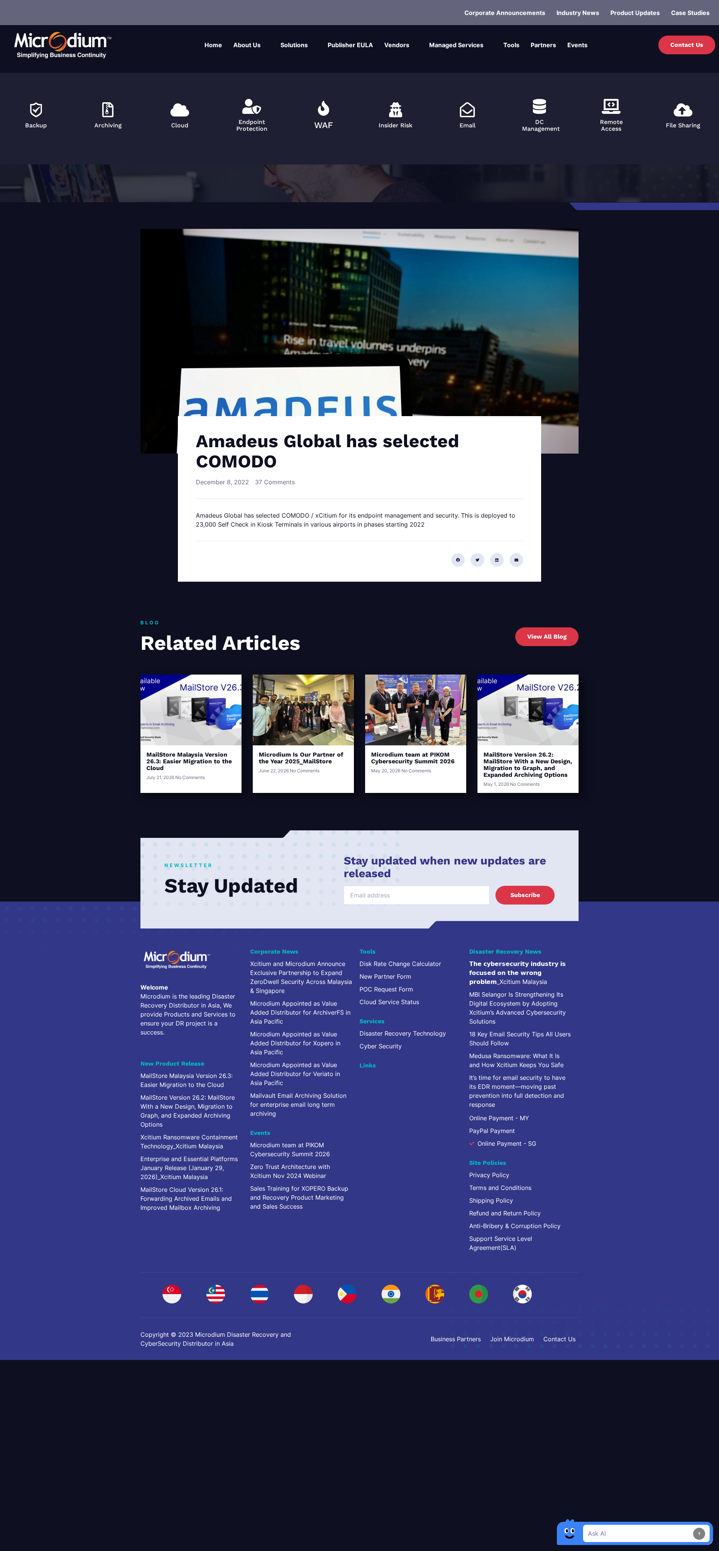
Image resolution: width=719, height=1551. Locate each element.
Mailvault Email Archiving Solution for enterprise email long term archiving (298, 1104)
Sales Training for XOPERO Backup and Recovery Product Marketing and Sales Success (299, 1197)
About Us (247, 45)
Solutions (294, 45)
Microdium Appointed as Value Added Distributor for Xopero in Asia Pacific (295, 1043)
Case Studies (690, 12)
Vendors (396, 45)
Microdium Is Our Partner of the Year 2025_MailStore (301, 758)
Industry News (577, 12)
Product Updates (635, 12)
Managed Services (456, 45)
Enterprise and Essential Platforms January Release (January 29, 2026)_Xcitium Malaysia (189, 1168)
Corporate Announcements (504, 12)
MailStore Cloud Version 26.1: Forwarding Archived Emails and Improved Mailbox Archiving (186, 1198)
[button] (458, 560)
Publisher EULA (350, 45)
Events (577, 45)
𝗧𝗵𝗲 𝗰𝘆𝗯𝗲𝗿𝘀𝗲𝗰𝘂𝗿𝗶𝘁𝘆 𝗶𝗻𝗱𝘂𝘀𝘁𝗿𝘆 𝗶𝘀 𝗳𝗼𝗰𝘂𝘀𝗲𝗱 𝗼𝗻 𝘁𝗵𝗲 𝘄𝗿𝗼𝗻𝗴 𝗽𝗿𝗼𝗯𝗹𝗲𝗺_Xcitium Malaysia (517, 972)
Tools (511, 45)
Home (213, 45)
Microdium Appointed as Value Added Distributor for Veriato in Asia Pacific (295, 1074)
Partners (543, 45)
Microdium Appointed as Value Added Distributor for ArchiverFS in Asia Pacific (300, 1012)
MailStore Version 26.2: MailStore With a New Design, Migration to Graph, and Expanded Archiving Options (527, 764)
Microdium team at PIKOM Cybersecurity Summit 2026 (413, 758)
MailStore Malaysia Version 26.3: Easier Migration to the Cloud (189, 761)
